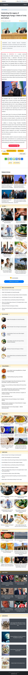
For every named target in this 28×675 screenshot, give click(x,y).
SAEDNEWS (11, 54)
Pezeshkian (20, 150)
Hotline (3, 484)
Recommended (5, 314)
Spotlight (4, 206)
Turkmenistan (5, 153)
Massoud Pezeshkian (11, 150)
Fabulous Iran (5, 413)
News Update (4, 9)
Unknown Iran (5, 530)
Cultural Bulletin (5, 366)
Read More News (13, 145)
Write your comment (14, 281)
